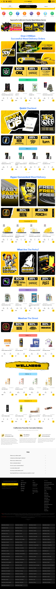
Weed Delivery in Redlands (5, 567)
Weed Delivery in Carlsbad (32, 530)
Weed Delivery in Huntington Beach (33, 544)
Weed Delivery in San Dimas (32, 570)
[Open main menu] (1, 1)
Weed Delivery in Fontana (18, 541)
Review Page (46, 497)
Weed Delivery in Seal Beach (19, 573)
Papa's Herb (30, 303)
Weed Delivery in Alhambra (5, 524)
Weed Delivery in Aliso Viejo (19, 524)
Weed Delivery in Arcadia (46, 524)
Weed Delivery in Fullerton (32, 541)
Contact (23, 484)
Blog (23, 490)
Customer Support (35, 491)
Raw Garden (17, 162)
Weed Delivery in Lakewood (32, 550)
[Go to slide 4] (28, 32)
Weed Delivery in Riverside (32, 567)
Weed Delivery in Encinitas (5, 541)
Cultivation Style (35, 483)
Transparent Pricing (47, 496)
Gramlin (3, 303)
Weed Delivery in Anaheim (32, 524)
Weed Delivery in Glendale (5, 544)
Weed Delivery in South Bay (46, 573)
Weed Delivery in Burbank (18, 530)
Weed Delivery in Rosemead (46, 567)
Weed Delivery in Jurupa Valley (19, 547)
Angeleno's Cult (4, 93)
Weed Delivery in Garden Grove (47, 541)
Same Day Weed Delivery (48, 482)
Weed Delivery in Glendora (18, 544)
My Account (24, 482)
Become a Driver (35, 489)
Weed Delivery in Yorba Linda (5, 584)
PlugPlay (3, 162)
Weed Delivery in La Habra (32, 547)
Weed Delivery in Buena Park (5, 530)
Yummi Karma (3, 387)
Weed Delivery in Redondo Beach (19, 567)
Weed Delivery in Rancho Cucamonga (34, 564)
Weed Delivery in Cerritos (46, 530)
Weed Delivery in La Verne (5, 550)
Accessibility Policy (47, 499)
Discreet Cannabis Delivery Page (49, 483)
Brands (23, 486)
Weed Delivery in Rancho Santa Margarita (48, 564)
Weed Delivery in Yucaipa (18, 584)
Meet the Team (46, 502)
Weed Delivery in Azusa (5, 527)
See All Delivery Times (35, 8)
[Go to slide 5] (29, 103)
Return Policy (46, 505)
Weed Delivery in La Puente (46, 547)
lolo (29, 93)
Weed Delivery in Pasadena (5, 564)
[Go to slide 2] (27, 32)
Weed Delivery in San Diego (19, 570)
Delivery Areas (46, 494)
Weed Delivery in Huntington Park (47, 544)
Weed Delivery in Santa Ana (46, 570)
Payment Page (46, 485)
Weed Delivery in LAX (45, 550)
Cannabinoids (35, 485)
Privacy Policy (46, 510)
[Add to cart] (12, 100)
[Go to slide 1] (26, 103)
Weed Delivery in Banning (18, 527)
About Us (45, 491)
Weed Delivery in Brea (46, 527)
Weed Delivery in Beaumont (32, 527)
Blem (16, 93)
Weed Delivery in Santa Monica (6, 573)
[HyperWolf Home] (28, 1)
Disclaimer (45, 508)
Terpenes (34, 482)
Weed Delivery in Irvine (5, 547)
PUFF (43, 303)
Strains (23, 488)
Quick (28, 108)
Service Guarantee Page (47, 488)
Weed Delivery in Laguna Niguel (19, 550)
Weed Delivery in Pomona (18, 564)
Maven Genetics (18, 303)
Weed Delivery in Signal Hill (32, 573)
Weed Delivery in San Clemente (6, 570)
